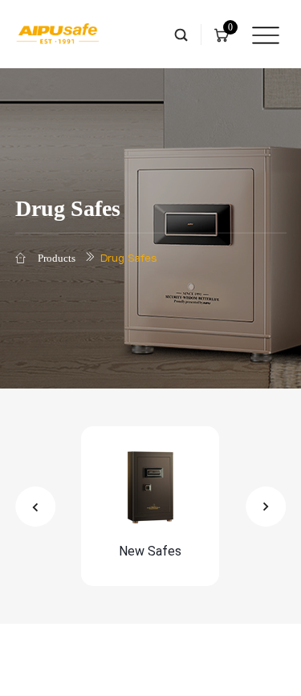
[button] (35, 506)
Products (56, 257)
